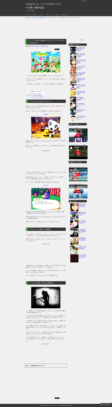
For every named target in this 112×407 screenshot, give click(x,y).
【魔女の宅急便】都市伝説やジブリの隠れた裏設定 (82, 213)
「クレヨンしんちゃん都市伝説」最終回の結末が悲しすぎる (80, 92)
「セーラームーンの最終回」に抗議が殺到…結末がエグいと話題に (80, 73)
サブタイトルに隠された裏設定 (34, 95)
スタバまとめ (65, 14)
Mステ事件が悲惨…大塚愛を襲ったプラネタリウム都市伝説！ (81, 61)
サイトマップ (84, 0)
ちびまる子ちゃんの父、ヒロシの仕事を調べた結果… (80, 117)
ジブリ (28, 14)
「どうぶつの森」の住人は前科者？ (35, 97)
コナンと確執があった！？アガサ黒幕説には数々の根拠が (80, 98)
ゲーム (48, 14)
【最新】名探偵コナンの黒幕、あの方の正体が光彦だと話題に (80, 54)
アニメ (42, 14)
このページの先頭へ (106, 404)
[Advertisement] (56, 29)
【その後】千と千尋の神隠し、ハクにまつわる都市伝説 (82, 247)
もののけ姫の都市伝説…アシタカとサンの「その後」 (80, 104)
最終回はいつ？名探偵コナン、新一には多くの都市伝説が (80, 86)
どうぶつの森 (40, 46)
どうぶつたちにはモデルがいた (34, 94)
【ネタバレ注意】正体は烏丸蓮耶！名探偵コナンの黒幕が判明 (80, 48)
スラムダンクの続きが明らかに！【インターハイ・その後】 (80, 67)
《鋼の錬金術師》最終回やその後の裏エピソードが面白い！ (80, 79)
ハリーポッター (56, 14)
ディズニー (35, 14)
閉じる (39, 91)
